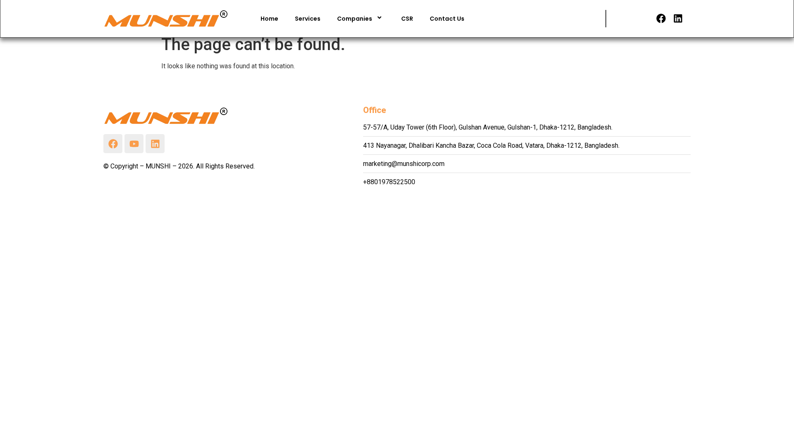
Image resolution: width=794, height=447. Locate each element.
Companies (354, 18)
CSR (407, 18)
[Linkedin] (678, 18)
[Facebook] (661, 18)
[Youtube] (133, 143)
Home (269, 18)
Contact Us (447, 18)
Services (307, 18)
